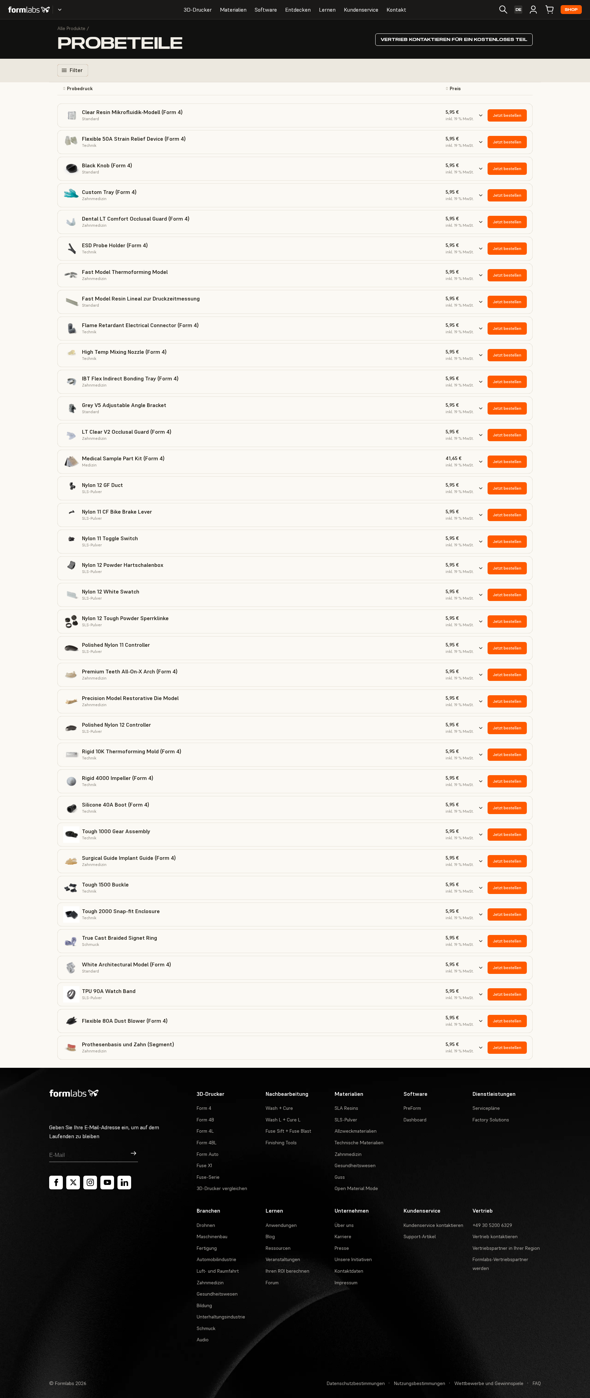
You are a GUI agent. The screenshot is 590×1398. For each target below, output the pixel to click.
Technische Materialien (359, 1143)
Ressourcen (278, 1248)
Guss (340, 1177)
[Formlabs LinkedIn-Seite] (124, 1182)
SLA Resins (346, 1108)
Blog (270, 1236)
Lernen (327, 9)
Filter (76, 70)
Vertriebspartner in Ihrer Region (506, 1248)
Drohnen (206, 1225)
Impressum (346, 1283)
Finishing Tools (281, 1143)
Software (266, 9)
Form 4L (205, 1131)
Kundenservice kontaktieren (433, 1225)
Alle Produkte (71, 28)
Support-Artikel (420, 1236)
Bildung (204, 1305)
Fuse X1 (204, 1165)
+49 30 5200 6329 (492, 1225)
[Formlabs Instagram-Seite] (90, 1182)
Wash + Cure (279, 1108)
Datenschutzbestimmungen (356, 1383)
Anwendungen (281, 1225)
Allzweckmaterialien (356, 1131)
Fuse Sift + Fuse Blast (288, 1131)
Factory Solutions (491, 1120)
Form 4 (204, 1108)
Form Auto (208, 1154)
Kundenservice (361, 9)
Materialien (233, 9)
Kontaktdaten (349, 1271)
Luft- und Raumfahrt (218, 1271)
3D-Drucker (198, 9)
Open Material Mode (356, 1188)
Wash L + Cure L (283, 1120)
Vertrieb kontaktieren (495, 1236)
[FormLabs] (29, 9)
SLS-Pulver (346, 1120)
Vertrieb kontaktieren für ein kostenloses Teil (454, 39)
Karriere (343, 1236)
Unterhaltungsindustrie (221, 1317)
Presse (342, 1248)
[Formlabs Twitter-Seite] (73, 1182)
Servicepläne (486, 1108)
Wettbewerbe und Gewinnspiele (488, 1383)
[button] (131, 88)
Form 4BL (206, 1143)
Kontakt (396, 9)
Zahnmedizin (348, 1154)
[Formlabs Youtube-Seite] (107, 1182)
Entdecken (298, 9)
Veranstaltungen (283, 1259)
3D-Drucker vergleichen (222, 1188)
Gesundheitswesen (355, 1165)
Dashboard (415, 1120)
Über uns (344, 1225)
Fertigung (207, 1248)
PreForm (412, 1108)
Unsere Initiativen (353, 1259)
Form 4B (205, 1120)
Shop (571, 10)
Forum (272, 1283)
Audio (203, 1340)
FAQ (537, 1383)
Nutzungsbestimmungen (419, 1383)
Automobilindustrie (216, 1259)
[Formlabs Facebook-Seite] (56, 1182)
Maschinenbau (212, 1236)
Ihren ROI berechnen (287, 1271)
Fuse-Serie (208, 1177)
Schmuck (206, 1328)
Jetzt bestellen (507, 115)
